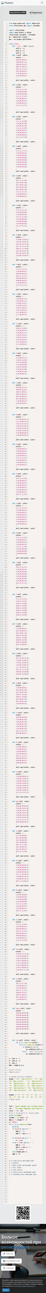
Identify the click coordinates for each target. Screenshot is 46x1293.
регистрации (15, 1247)
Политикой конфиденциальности (24, 1286)
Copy (40, 22)
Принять (5, 1290)
